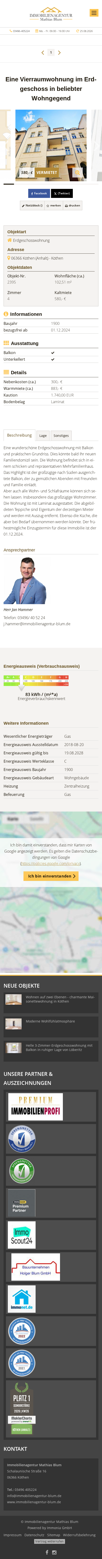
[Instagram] (54, 1553)
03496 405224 (26, 1489)
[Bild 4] (40, 184)
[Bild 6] (61, 184)
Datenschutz (34, 1535)
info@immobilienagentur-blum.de (34, 1496)
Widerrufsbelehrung (79, 1535)
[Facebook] (47, 1553)
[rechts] (59, 52)
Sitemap (53, 1535)
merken (55, 205)
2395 (11, 282)
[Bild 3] (30, 184)
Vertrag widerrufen (49, 1541)
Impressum (13, 1535)
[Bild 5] (51, 184)
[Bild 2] (19, 184)
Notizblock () (33, 205)
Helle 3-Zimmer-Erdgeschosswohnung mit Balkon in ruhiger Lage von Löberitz (59, 1047)
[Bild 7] (72, 184)
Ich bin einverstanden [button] (49, 876)
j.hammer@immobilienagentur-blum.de (37, 623)
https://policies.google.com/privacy (50, 863)
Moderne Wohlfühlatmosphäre (50, 1021)
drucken (74, 205)
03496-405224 (21, 31)
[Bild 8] (82, 184)
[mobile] (94, 13)
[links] (42, 52)
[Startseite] (51, 13)
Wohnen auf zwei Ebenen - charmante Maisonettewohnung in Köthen (60, 999)
